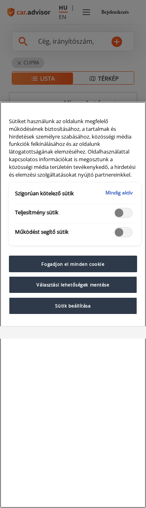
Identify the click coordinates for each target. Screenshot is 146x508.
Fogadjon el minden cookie (72, 264)
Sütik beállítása (72, 306)
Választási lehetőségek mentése (72, 285)
